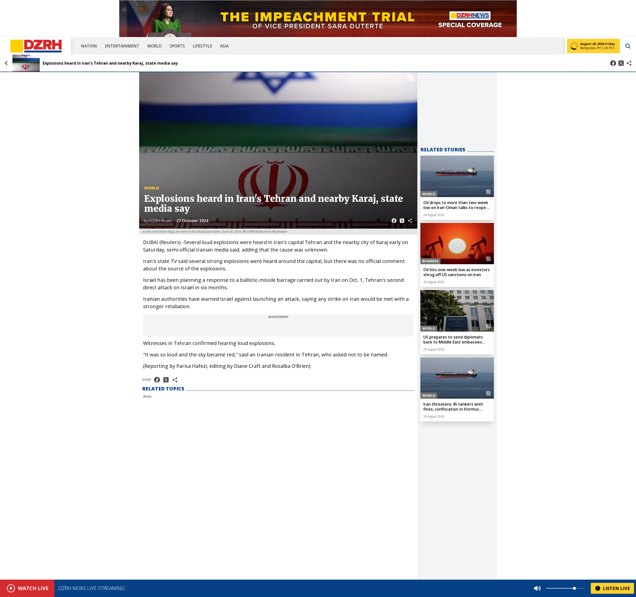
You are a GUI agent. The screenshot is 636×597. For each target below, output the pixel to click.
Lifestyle (202, 46)
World (154, 46)
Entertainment (122, 46)
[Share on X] (621, 63)
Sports (177, 46)
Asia (224, 46)
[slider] (574, 588)
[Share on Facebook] (613, 63)
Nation (89, 46)
